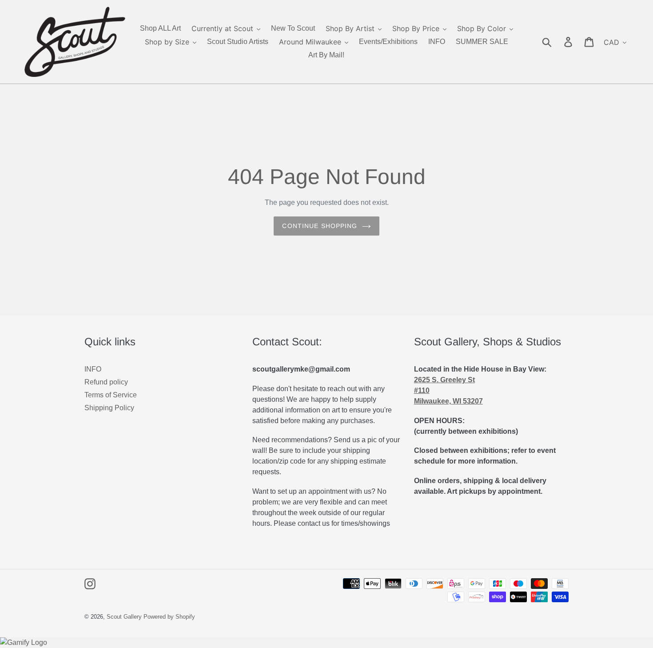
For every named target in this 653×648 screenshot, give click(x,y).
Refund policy (106, 382)
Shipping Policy (109, 408)
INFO (92, 369)
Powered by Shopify (169, 616)
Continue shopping (319, 225)
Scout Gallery (124, 616)
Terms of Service (110, 395)
